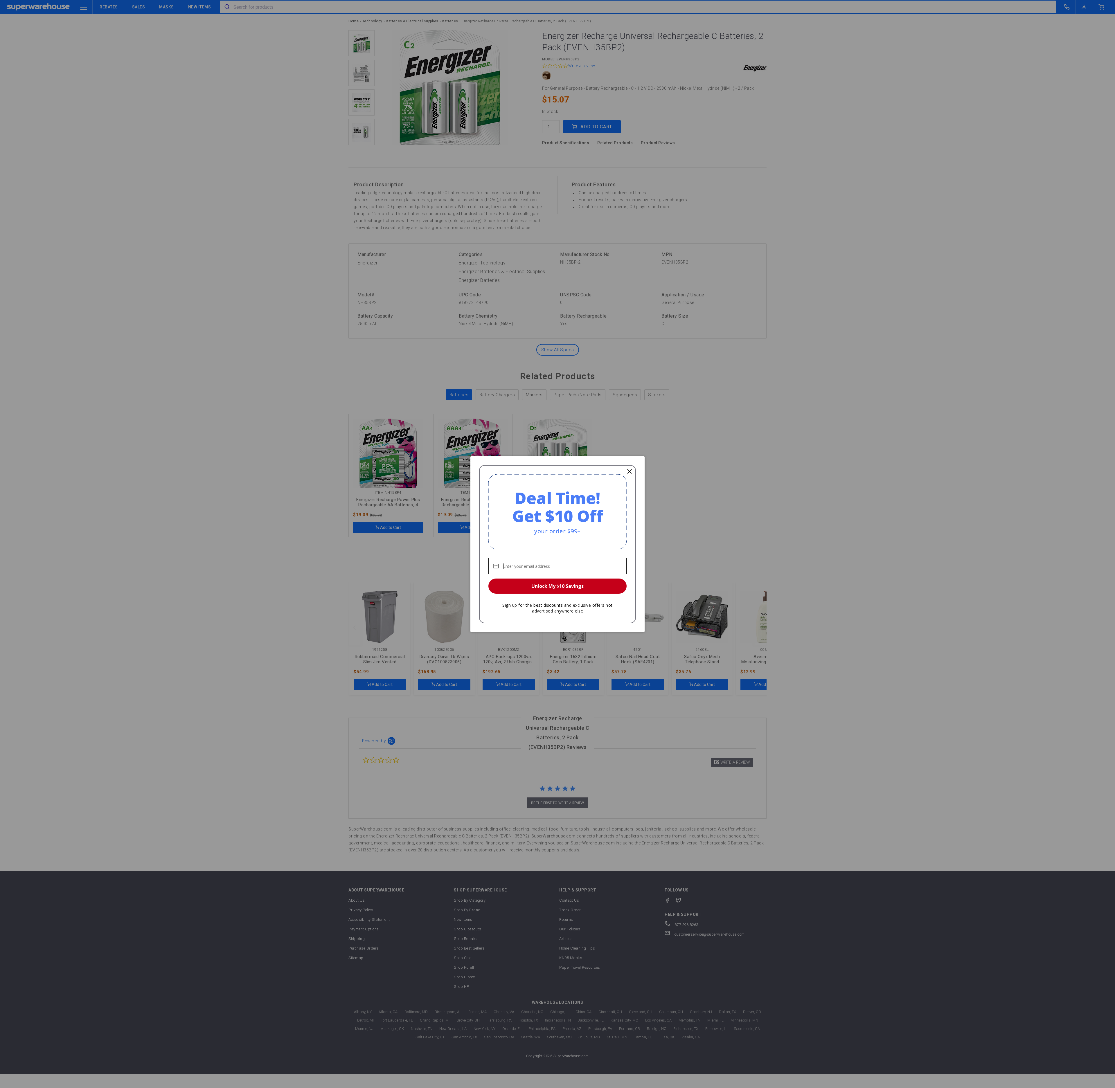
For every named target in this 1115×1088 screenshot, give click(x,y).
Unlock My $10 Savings (557, 586)
